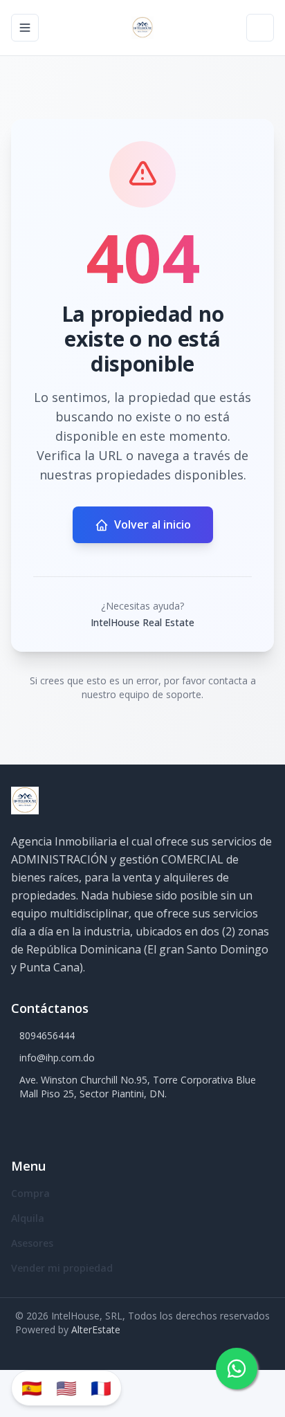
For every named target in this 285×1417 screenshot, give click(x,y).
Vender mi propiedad (62, 1267)
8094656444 (47, 1035)
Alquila (27, 1218)
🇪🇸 (31, 1387)
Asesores (32, 1243)
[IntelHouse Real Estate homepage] (142, 28)
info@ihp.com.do (57, 1057)
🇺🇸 (66, 1387)
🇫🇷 (101, 1387)
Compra (30, 1193)
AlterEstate (95, 1329)
